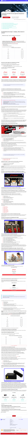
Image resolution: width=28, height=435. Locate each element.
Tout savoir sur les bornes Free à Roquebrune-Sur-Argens (7, 25)
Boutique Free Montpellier (5, 210)
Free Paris (10, 428)
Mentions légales (11, 421)
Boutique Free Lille (5, 212)
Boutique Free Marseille (5, 207)
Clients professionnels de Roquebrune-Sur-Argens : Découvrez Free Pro (9, 26)
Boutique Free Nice (5, 208)
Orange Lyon (20, 428)
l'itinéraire (16, 42)
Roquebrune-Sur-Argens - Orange (6, 159)
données (17, 356)
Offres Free (6, 17)
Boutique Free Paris (5, 206)
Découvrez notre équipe (11, 420)
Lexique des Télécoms (11, 423)
